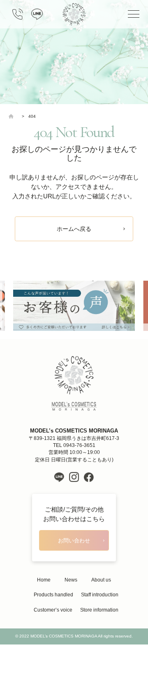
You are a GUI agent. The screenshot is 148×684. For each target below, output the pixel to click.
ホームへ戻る (74, 229)
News (71, 579)
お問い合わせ (74, 540)
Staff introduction (99, 594)
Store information (99, 609)
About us (101, 579)
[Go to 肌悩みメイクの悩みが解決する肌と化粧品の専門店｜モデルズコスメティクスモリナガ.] (13, 116)
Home (44, 579)
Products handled (53, 594)
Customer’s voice (53, 609)
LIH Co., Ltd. (86, 652)
